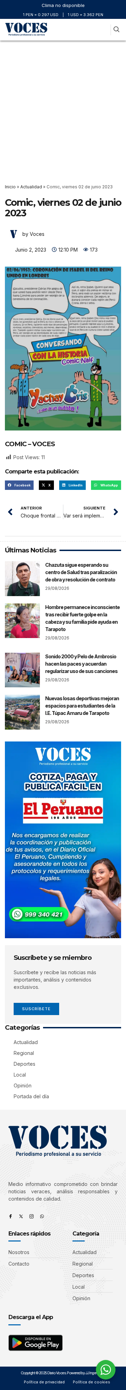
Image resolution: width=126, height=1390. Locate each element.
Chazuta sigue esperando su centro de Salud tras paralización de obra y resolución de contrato (81, 572)
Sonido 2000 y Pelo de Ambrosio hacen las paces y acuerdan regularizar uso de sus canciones (81, 663)
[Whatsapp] (42, 1216)
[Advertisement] (63, 107)
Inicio (10, 186)
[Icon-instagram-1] (31, 1216)
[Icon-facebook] (10, 1216)
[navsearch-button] (116, 29)
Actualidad (31, 186)
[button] (104, 30)
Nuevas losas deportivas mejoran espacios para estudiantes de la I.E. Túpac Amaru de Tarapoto (82, 705)
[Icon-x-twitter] (21, 1216)
